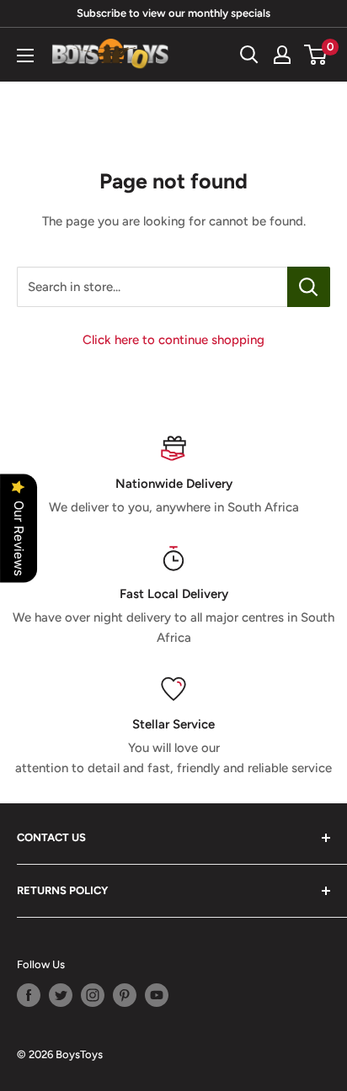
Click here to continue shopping (173, 339)
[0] (316, 55)
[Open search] (249, 54)
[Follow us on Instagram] (92, 995)
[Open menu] (25, 55)
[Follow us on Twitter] (60, 995)
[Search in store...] (308, 287)
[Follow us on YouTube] (156, 995)
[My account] (282, 54)
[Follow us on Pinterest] (124, 995)
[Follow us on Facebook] (28, 995)
